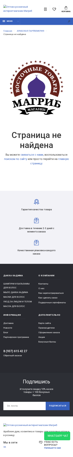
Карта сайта (44, 323)
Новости (7, 327)
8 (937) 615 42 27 (15, 351)
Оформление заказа (49, 332)
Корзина (66, 11)
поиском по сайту (15, 159)
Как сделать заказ (47, 297)
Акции (41, 337)
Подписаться (57, 406)
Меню (10, 21)
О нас (41, 288)
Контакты (43, 283)
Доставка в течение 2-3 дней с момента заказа (36, 230)
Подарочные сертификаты (52, 302)
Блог (5, 332)
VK (4, 447)
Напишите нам (52, 447)
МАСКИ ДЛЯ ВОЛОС (14, 297)
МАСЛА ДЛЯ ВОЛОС (14, 306)
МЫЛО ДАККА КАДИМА (15, 292)
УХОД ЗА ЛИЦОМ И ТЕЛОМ (17, 301)
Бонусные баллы (47, 341)
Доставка (8, 323)
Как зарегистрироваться (51, 293)
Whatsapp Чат (57, 435)
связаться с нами (32, 154)
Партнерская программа (16, 337)
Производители (46, 327)
